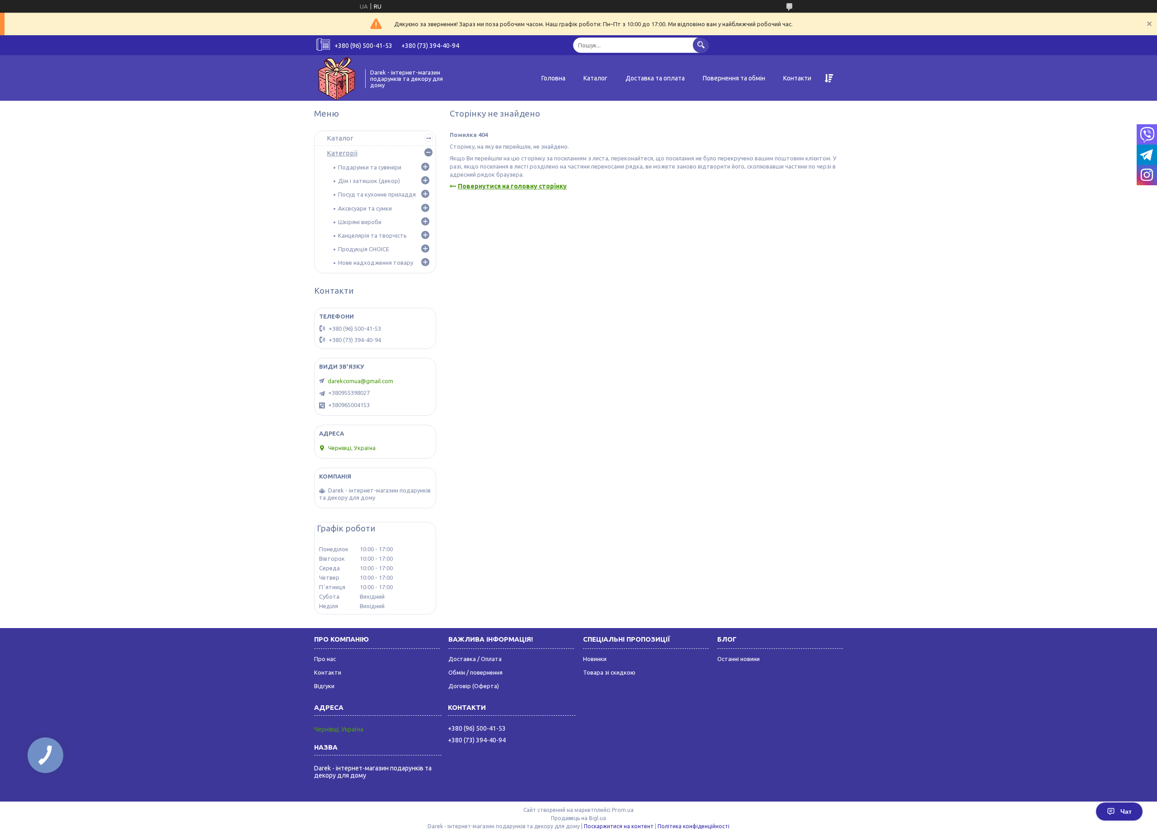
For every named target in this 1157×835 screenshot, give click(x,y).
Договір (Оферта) (473, 686)
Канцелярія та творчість (372, 235)
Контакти (797, 78)
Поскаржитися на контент (619, 826)
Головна (553, 78)
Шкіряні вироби (359, 222)
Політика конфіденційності (693, 826)
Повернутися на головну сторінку (512, 186)
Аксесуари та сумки (365, 208)
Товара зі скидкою (609, 672)
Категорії (342, 153)
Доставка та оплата (655, 78)
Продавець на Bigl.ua (578, 818)
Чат (1126, 811)
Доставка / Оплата (475, 659)
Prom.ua (623, 810)
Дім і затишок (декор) (369, 181)
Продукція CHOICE (363, 249)
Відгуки (324, 686)
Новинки (595, 659)
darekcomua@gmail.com (360, 381)
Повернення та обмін (734, 78)
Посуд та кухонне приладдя (377, 194)
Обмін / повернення (475, 672)
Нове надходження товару (375, 262)
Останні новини (738, 659)
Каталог (595, 78)
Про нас (325, 659)
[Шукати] (701, 45)
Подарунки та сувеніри (369, 167)
